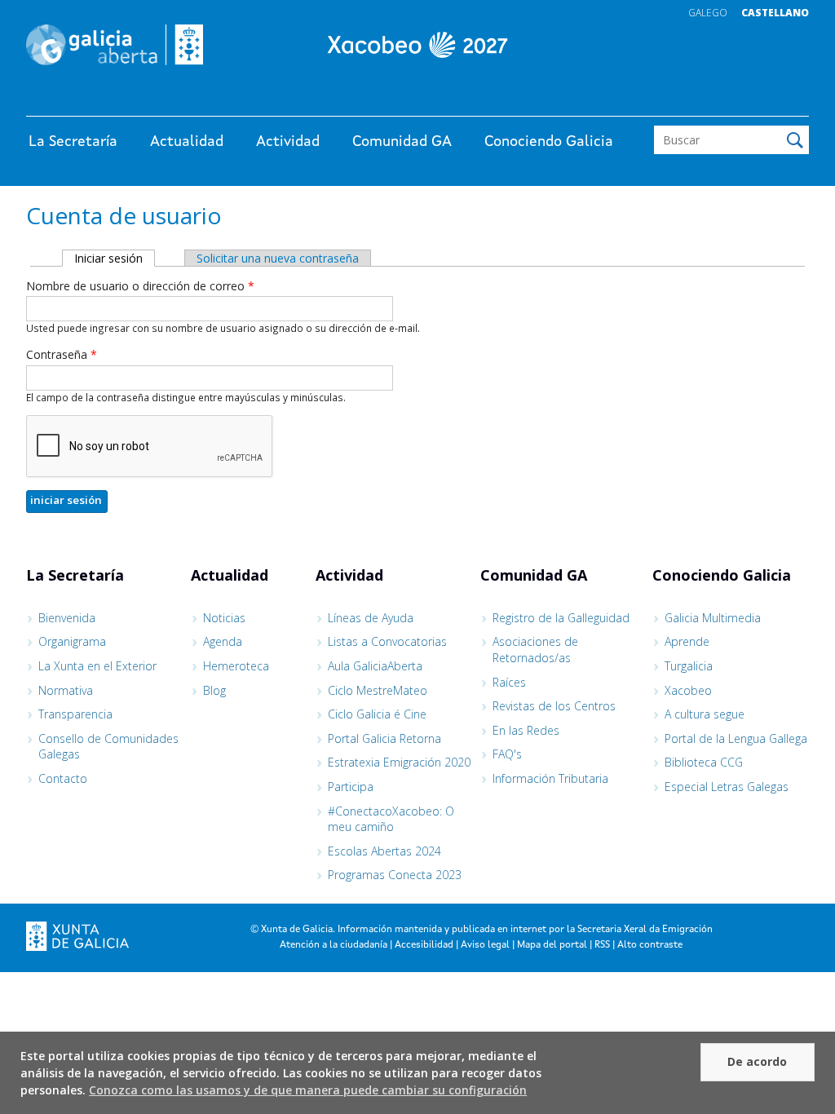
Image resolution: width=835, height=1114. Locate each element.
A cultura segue (704, 714)
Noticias (224, 618)
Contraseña (61, 354)
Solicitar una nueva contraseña (278, 258)
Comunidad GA (402, 142)
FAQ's (507, 754)
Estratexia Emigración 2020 (399, 762)
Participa (350, 786)
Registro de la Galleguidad (561, 618)
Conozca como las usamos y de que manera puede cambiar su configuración (308, 1090)
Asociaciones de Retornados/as (535, 649)
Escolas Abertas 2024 (384, 851)
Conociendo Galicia (548, 142)
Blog (214, 690)
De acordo (757, 1061)
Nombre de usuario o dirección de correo (140, 286)
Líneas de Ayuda (370, 618)
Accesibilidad (424, 945)
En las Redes (526, 730)
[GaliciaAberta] (734, 100)
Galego (707, 13)
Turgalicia (689, 666)
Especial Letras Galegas (727, 786)
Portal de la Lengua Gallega (736, 738)
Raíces (509, 682)
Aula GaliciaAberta (375, 666)
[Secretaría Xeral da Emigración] (417, 44)
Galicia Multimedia (713, 618)
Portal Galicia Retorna (384, 738)
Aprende (687, 641)
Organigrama (72, 641)
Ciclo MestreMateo (377, 690)
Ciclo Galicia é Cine (377, 714)
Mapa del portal (552, 945)
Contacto (62, 778)
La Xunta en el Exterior (97, 666)
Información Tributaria (550, 778)
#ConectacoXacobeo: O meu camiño (391, 819)
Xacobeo (688, 690)
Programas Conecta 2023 (395, 874)
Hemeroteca (236, 666)
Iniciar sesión (114, 258)
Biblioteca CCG (704, 762)
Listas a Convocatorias (387, 641)
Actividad (288, 142)
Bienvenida (66, 618)
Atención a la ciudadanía (333, 945)
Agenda (222, 641)
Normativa (65, 690)
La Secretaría (73, 142)
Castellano (775, 13)
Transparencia (75, 714)
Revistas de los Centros (554, 706)
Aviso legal (485, 945)
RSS (602, 945)
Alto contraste (650, 945)
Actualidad (186, 142)
